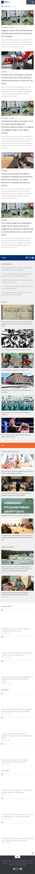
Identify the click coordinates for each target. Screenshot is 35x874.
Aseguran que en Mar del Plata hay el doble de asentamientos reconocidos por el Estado (16, 33)
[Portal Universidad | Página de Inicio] (7, 2)
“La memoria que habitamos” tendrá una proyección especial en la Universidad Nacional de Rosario (17, 736)
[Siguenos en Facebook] (27, 258)
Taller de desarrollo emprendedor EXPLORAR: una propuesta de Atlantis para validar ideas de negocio (17, 679)
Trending (4, 72)
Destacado (4, 27)
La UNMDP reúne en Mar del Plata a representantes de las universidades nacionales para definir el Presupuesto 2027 (17, 537)
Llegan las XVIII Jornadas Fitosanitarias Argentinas (15, 515)
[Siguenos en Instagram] (30, 258)
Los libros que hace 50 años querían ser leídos (16, 350)
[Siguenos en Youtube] (33, 258)
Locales (11, 27)
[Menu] (33, 2)
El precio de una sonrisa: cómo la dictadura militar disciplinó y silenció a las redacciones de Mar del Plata (17, 324)
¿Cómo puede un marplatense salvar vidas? (15, 370)
